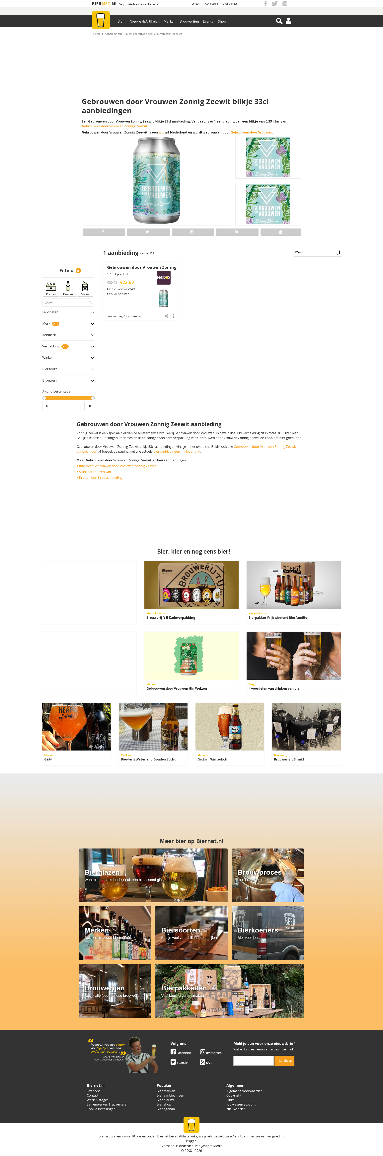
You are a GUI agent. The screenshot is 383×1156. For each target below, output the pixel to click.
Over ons (93, 1091)
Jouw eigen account (241, 1104)
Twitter (182, 1063)
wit (161, 132)
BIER (97, 3)
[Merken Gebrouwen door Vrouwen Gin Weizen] (191, 656)
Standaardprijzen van (94, 472)
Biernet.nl (168, 1146)
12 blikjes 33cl (117, 274)
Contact (196, 3)
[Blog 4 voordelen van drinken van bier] (294, 656)
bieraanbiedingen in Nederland (176, 451)
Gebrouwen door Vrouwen (251, 132)
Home (97, 34)
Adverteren (211, 3)
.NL (113, 3)
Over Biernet (230, 3)
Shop (222, 21)
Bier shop (164, 1104)
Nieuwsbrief (235, 1109)
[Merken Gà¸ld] (76, 727)
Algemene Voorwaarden (244, 1091)
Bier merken (166, 1091)
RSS (208, 1063)
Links (230, 1100)
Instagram (213, 1053)
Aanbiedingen (113, 34)
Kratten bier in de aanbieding (100, 477)
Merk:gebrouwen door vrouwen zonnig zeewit (154, 34)
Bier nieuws (165, 1100)
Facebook (183, 1053)
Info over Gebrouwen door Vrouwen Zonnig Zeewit (117, 466)
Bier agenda (166, 1109)
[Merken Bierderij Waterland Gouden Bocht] (153, 727)
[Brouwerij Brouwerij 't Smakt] (306, 727)
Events (208, 21)
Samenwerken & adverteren (107, 1104)
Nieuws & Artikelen (145, 21)
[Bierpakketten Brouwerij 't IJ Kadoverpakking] (191, 585)
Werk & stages (98, 1100)
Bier (120, 21)
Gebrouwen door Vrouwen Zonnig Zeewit (115, 126)
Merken (170, 21)
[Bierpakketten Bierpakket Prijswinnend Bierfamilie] (294, 585)
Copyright (233, 1095)
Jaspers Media (211, 1146)
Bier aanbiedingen (170, 1095)
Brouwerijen (189, 21)
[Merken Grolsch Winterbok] (229, 727)
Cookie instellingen (101, 1109)
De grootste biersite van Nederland (139, 4)
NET (106, 3)
